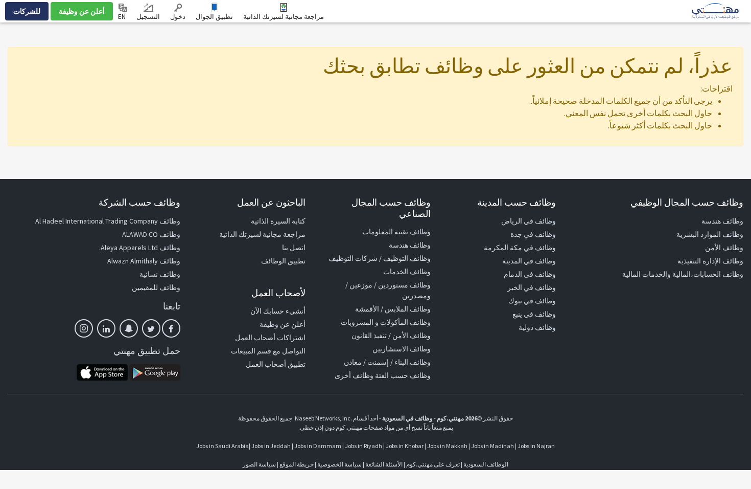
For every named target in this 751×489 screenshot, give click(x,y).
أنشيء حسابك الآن (278, 311)
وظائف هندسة (722, 221)
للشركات (26, 11)
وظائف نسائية (159, 274)
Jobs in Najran (536, 446)
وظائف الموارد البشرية (709, 234)
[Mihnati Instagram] (84, 328)
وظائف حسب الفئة (403, 375)
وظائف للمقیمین (156, 287)
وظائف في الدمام (530, 274)
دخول (177, 16)
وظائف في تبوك (532, 300)
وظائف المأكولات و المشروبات (386, 322)
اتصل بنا (294, 247)
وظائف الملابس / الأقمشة (393, 309)
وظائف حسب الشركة (139, 202)
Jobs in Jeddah (271, 446)
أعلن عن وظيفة (82, 11)
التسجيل (148, 16)
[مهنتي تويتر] (151, 328)
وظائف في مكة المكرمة (520, 247)
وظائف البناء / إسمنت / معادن (387, 362)
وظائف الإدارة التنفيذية (710, 260)
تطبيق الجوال (214, 16)
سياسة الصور (259, 464)
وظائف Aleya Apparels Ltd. (139, 247)
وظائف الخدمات (407, 271)
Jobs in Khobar (405, 446)
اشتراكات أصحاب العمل (270, 337)
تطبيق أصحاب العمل (276, 364)
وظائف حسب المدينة (516, 202)
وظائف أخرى (354, 375)
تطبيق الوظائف (283, 260)
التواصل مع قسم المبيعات (268, 350)
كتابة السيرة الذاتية (278, 221)
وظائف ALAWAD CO (151, 234)
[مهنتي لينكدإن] (106, 328)
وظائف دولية (537, 327)
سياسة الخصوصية (339, 464)
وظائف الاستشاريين (401, 348)
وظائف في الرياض (528, 221)
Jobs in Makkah (447, 446)
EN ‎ (122, 16)
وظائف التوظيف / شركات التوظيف (379, 258)
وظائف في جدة (533, 234)
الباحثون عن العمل (271, 202)
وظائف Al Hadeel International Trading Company (107, 221)
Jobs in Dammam (317, 446)
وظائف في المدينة (529, 260)
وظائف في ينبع (534, 314)
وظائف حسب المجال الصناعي (391, 207)
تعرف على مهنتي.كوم (432, 464)
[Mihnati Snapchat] (129, 328)
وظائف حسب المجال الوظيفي (686, 202)
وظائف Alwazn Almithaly (143, 260)
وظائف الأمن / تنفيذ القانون (391, 335)
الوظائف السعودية (485, 464)
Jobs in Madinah (492, 446)
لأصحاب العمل (278, 293)
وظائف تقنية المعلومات (396, 231)
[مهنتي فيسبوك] (171, 328)
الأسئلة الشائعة (384, 464)
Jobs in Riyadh (363, 446)
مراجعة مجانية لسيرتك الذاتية (283, 16)
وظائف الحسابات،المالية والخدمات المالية (682, 274)
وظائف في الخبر (531, 287)
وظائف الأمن (724, 247)
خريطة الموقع (296, 464)
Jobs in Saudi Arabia (222, 446)
